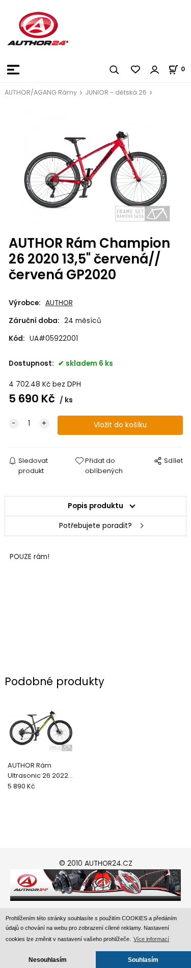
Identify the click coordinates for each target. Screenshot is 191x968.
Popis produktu (95, 506)
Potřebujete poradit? (95, 526)
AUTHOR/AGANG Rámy (41, 92)
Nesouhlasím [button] (48, 959)
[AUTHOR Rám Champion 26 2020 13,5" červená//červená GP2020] (96, 167)
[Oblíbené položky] (136, 70)
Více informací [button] (151, 939)
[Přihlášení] (155, 70)
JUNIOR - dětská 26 (116, 92)
